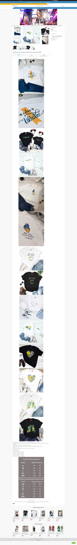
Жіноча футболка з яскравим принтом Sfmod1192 (34, 517)
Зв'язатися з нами (47, 2)
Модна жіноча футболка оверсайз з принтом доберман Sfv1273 (42, 518)
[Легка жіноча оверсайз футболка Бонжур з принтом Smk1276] (51, 513)
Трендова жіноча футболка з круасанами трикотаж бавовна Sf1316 (60, 518)
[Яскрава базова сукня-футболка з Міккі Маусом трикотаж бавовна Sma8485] (25, 529)
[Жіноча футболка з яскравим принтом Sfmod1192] (34, 513)
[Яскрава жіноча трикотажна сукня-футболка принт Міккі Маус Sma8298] (60, 529)
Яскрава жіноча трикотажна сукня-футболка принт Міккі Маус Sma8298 (60, 533)
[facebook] (13, 503)
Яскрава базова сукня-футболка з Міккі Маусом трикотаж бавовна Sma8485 (25, 533)
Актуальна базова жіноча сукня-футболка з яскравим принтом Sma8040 (16, 533)
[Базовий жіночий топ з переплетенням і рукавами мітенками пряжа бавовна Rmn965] (17, 513)
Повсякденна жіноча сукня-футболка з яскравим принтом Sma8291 (51, 533)
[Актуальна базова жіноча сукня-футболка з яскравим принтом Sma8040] (17, 529)
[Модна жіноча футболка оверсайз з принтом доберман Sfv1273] (43, 513)
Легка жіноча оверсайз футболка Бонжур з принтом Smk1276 (51, 518)
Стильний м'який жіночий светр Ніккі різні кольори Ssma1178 (42, 533)
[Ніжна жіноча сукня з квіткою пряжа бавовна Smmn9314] (34, 529)
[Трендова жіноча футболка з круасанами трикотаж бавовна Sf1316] (60, 513)
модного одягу (31, 58)
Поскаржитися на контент (37, 539)
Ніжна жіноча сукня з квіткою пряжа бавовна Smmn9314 (34, 533)
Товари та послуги (16, 25)
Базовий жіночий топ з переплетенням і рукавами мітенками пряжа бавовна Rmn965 (16, 518)
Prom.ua (42, 538)
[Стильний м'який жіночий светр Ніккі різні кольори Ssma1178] (43, 529)
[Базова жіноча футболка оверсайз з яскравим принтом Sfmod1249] (25, 513)
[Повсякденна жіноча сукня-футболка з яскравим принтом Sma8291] (51, 529)
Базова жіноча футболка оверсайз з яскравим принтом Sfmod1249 (25, 518)
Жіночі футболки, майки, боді (40, 25)
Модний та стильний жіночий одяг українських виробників (27, 25)
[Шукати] (50, 6)
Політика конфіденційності (44, 539)
